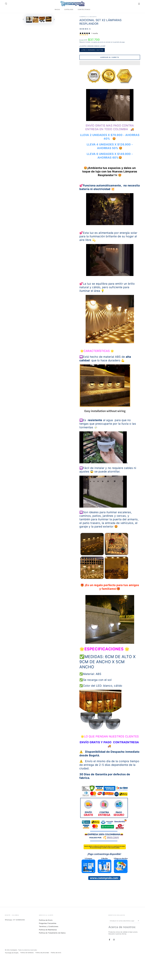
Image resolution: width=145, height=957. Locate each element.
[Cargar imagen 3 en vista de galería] (42, 20)
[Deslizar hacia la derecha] (54, 19)
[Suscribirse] (139, 921)
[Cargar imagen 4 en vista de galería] (48, 20)
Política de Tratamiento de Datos (52, 933)
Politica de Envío (45, 920)
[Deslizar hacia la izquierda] (23, 19)
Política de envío (56, 952)
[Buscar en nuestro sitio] (6, 3)
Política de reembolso (27, 952)
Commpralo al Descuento (88, 16)
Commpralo (13, 950)
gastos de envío (98, 42)
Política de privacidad (42, 952)
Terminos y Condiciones (48, 926)
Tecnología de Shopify (12, 952)
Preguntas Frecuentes (47, 923)
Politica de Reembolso (48, 930)
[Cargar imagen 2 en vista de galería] (35, 20)
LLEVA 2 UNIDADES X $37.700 (92, 50)
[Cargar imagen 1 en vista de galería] (29, 20)
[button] (109, 63)
